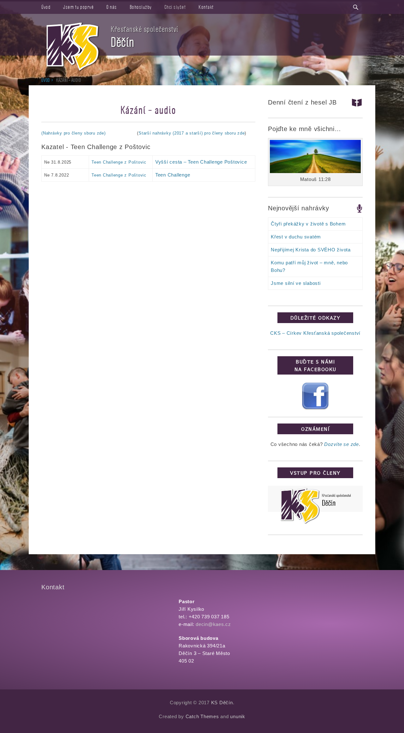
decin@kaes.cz (213, 624)
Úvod (45, 7)
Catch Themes (202, 716)
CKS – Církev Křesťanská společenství (315, 333)
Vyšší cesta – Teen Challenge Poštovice (201, 162)
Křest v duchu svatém (296, 236)
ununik (237, 716)
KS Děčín (222, 702)
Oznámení (315, 428)
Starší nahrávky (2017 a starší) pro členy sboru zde (192, 133)
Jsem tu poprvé (78, 7)
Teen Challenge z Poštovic (119, 162)
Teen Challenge (172, 174)
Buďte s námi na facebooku (315, 365)
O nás (111, 7)
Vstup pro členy (315, 472)
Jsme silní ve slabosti (296, 283)
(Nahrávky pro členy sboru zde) (73, 133)
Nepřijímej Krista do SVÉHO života (311, 249)
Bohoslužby (141, 7)
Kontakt (206, 7)
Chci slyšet (175, 7)
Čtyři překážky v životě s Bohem (308, 223)
